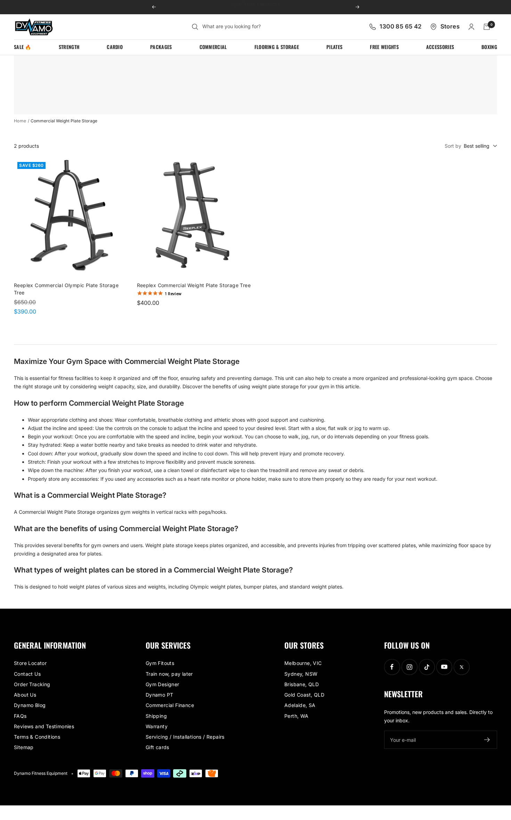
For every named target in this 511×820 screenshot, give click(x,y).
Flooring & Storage (276, 46)
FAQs (20, 716)
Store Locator (30, 663)
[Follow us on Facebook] (392, 667)
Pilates (334, 46)
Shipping (156, 716)
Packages (161, 46)
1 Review (173, 293)
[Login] (471, 26)
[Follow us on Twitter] (461, 667)
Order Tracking (32, 684)
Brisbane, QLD (301, 684)
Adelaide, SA (300, 705)
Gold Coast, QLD (304, 695)
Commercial (213, 46)
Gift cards (157, 747)
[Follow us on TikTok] (427, 667)
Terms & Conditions (37, 737)
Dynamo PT (159, 695)
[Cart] (486, 27)
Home (20, 120)
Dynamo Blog (30, 705)
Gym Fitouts (160, 663)
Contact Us (27, 674)
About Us (25, 695)
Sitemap (24, 747)
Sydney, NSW (300, 674)
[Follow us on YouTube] (444, 667)
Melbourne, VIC (303, 663)
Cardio (115, 46)
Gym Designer (162, 684)
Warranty (157, 726)
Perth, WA (296, 716)
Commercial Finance (170, 705)
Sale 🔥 (22, 46)
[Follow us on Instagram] (409, 667)
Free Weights (384, 46)
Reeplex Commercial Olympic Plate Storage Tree (66, 288)
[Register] (487, 739)
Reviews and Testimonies (44, 726)
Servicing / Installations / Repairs (185, 737)
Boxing (489, 46)
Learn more (277, 6)
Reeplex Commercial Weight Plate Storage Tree (194, 285)
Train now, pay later (169, 674)
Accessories (440, 46)
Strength (69, 46)
